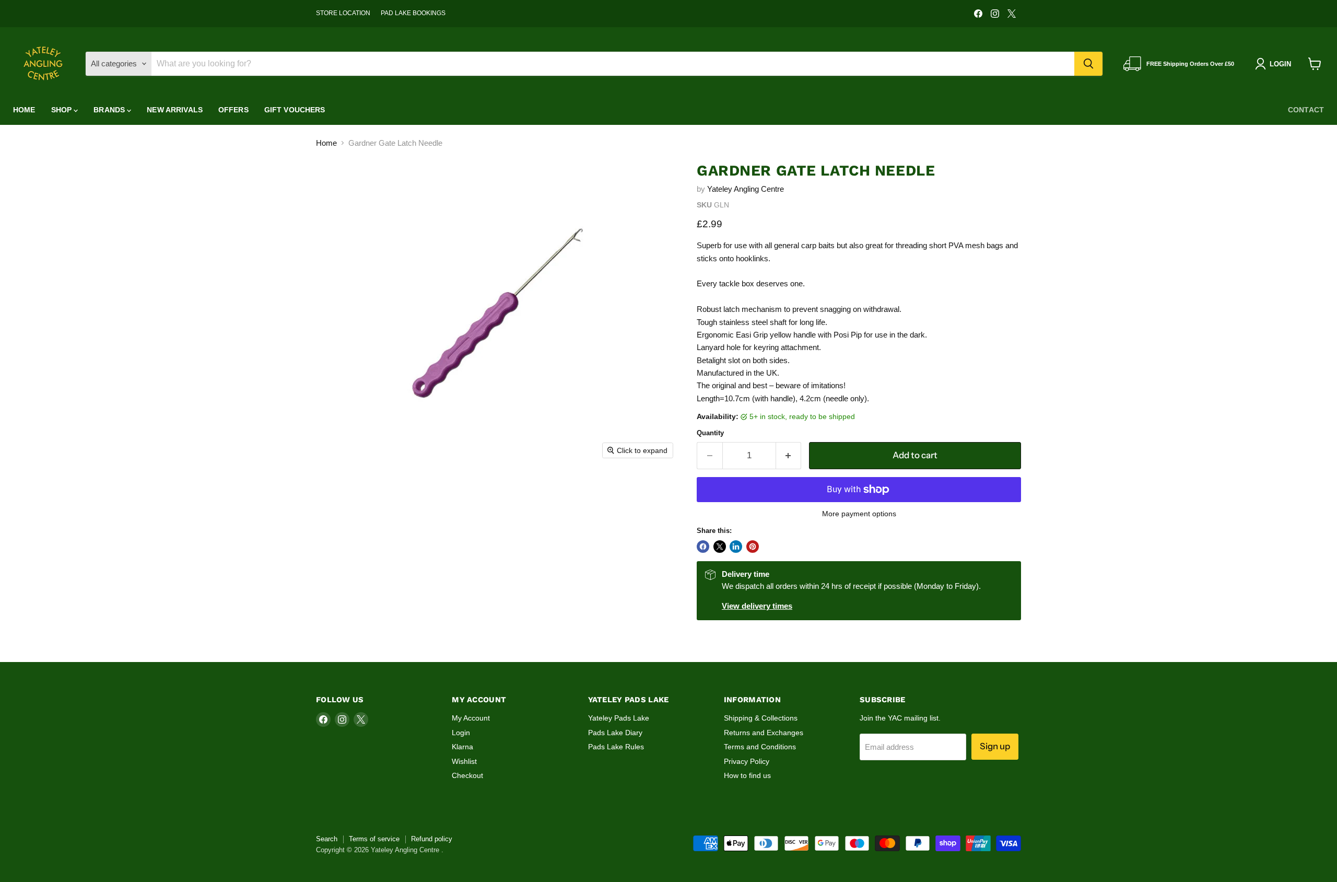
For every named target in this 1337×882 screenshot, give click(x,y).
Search (326, 839)
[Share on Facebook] (703, 546)
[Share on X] (719, 546)
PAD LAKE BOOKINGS (413, 13)
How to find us (747, 775)
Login (461, 732)
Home (24, 110)
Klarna (462, 746)
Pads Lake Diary (615, 732)
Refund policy (431, 839)
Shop (62, 110)
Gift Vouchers (294, 110)
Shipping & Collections (760, 718)
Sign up (995, 746)
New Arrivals (175, 110)
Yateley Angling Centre (745, 188)
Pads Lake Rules (616, 746)
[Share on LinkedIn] (736, 546)
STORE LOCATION (343, 13)
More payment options (859, 513)
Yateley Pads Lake (618, 718)
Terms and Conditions (760, 746)
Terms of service (374, 839)
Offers (233, 110)
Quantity (710, 433)
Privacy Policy (746, 761)
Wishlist (464, 761)
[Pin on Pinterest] (752, 546)
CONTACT (1306, 110)
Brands (110, 110)
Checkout (467, 775)
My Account (471, 718)
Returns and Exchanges (763, 732)
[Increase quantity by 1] (789, 455)
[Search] (1088, 64)
